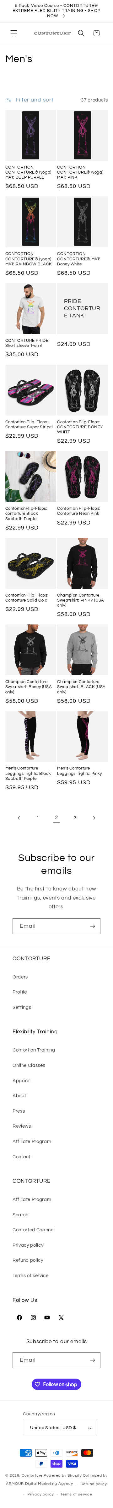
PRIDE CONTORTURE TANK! (82, 308)
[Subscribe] (92, 926)
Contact (22, 1156)
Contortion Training (34, 1049)
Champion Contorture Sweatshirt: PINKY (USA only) (80, 600)
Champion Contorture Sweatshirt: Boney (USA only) (28, 687)
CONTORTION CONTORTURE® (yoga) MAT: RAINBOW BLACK (28, 259)
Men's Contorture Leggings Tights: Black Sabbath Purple (28, 773)
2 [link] (56, 817)
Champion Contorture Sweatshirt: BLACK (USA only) (81, 687)
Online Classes (29, 1065)
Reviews (22, 1126)
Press (19, 1111)
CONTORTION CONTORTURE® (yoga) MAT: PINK (80, 172)
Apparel (22, 1080)
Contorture (32, 1476)
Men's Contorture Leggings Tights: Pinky (79, 770)
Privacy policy (28, 1245)
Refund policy (28, 1260)
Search (21, 1214)
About (19, 1095)
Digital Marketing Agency (49, 1484)
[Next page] (93, 817)
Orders (20, 976)
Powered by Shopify (63, 1476)
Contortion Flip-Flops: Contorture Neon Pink (78, 511)
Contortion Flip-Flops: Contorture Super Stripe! (29, 424)
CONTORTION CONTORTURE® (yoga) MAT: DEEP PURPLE (28, 172)
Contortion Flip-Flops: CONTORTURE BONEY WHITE (80, 427)
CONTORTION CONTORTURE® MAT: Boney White (78, 259)
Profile (20, 991)
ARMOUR (15, 1484)
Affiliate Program (32, 1141)
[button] (13, 33)
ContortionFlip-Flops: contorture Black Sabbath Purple (26, 514)
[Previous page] (19, 817)
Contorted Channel (34, 1229)
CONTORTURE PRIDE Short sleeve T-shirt (27, 343)
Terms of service (31, 1275)
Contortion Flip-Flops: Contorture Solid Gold (27, 598)
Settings (22, 1007)
